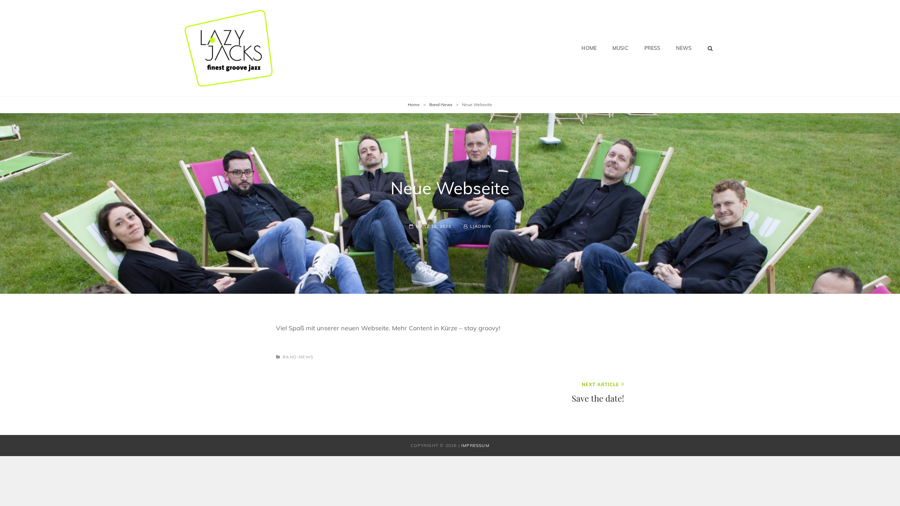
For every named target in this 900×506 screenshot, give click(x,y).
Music (620, 48)
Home (589, 48)
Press (652, 48)
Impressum (475, 445)
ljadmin (480, 226)
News (684, 48)
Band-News (440, 104)
